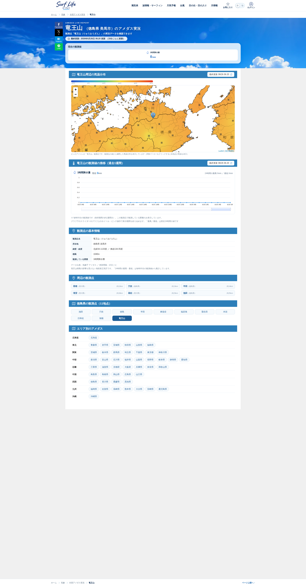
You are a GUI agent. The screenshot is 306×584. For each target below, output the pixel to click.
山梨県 (139, 359)
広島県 (128, 374)
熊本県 (128, 389)
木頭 (225, 312)
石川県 (116, 359)
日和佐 (81, 318)
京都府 (116, 367)
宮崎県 (150, 389)
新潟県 (94, 359)
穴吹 (101, 312)
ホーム (54, 14)
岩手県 (105, 345)
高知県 (128, 381)
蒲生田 (204, 312)
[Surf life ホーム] (66, 5)
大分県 (139, 389)
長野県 (150, 359)
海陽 (101, 318)
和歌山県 (163, 367)
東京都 (150, 352)
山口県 (139, 374)
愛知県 (184, 359)
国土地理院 (229, 151)
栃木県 (105, 352)
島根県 (105, 374)
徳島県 (94, 381)
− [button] (76, 94)
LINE (59, 48)
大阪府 (128, 367)
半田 (143, 312)
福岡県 (94, 389)
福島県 (150, 345)
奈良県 (150, 367)
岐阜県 (162, 359)
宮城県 (116, 345)
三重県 (94, 367)
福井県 (128, 359)
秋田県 (128, 345)
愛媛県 (116, 381)
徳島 (122, 312)
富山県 (105, 359)
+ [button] (76, 90)
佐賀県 (105, 389)
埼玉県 (128, 352)
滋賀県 (105, 367)
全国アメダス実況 (77, 14)
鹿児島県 (163, 389)
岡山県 (116, 374)
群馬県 (116, 352)
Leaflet (221, 151)
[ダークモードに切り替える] (240, 5)
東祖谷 (163, 312)
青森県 (94, 345)
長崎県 (116, 389)
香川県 (105, 381)
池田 (81, 312)
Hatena (59, 41)
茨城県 (94, 352)
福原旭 (184, 312)
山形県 (139, 345)
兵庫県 (139, 367)
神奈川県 (163, 352)
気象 (63, 14)
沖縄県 (94, 396)
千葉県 (139, 352)
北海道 (94, 337)
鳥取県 (94, 374)
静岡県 (173, 359)
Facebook (59, 27)
